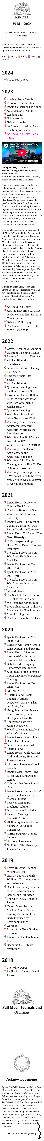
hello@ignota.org (28, 1133)
